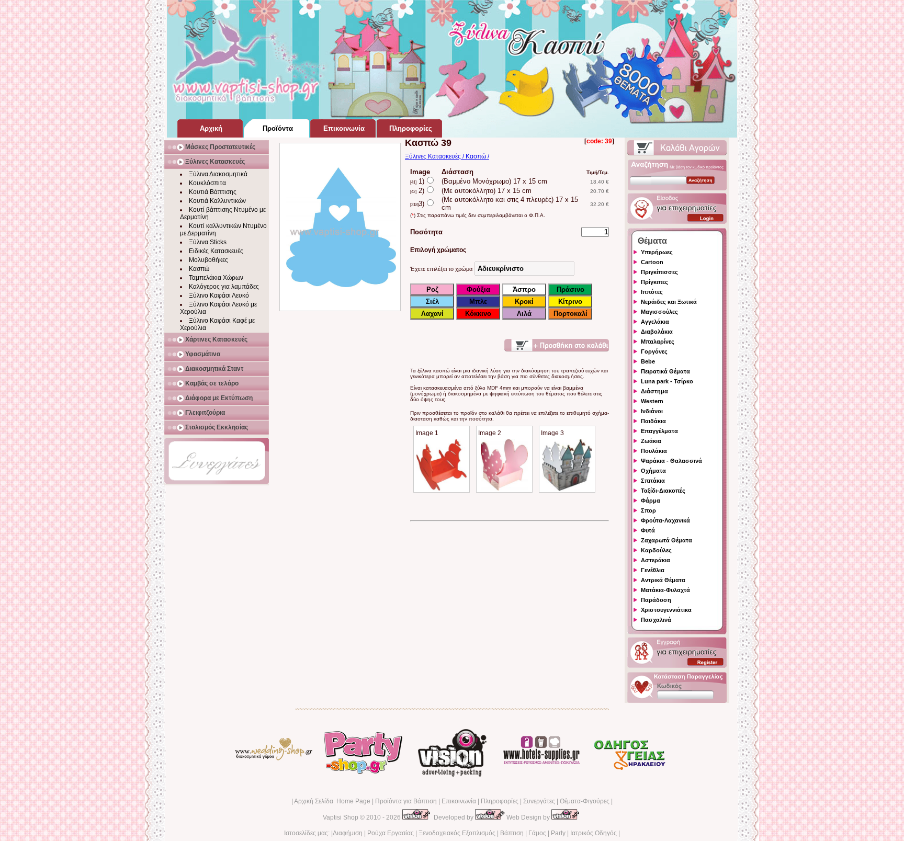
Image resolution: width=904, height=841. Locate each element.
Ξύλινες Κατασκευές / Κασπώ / (447, 156)
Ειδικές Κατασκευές (216, 251)
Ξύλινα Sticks (208, 242)
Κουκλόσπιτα (207, 183)
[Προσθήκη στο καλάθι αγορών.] (556, 345)
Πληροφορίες (499, 801)
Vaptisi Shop (340, 817)
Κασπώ (199, 268)
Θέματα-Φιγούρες (584, 801)
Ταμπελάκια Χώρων (216, 277)
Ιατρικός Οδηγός (593, 833)
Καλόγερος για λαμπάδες (224, 286)
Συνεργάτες (539, 801)
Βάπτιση (512, 833)
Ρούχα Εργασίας (390, 833)
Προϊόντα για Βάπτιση (406, 801)
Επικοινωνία (459, 801)
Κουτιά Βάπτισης (212, 192)
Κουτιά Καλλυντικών (217, 200)
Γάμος (537, 833)
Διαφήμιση (348, 833)
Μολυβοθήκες (208, 260)
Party (558, 833)
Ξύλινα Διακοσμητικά (218, 174)
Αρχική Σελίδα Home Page (332, 801)
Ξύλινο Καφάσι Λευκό (219, 295)
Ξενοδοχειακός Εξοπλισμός (457, 833)
